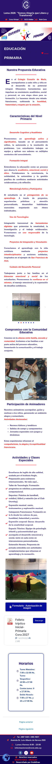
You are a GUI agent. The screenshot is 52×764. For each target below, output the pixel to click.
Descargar (39, 620)
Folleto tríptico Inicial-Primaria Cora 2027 (22, 627)
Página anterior (26, 722)
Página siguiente (26, 729)
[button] (26, 24)
